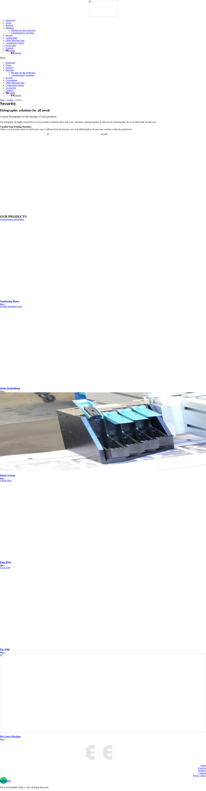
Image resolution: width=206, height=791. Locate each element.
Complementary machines (22, 33)
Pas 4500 (5, 649)
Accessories (11, 45)
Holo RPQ (5, 562)
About (8, 23)
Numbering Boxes (9, 301)
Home (2, 100)
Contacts (9, 48)
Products (9, 25)
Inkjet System (7, 475)
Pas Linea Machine (10, 736)
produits (10, 100)
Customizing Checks (15, 43)
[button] (103, 58)
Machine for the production (23, 30)
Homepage (10, 20)
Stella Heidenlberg (10, 388)
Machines (10, 28)
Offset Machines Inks (15, 40)
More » (2, 304)
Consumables (12, 38)
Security (9, 35)
